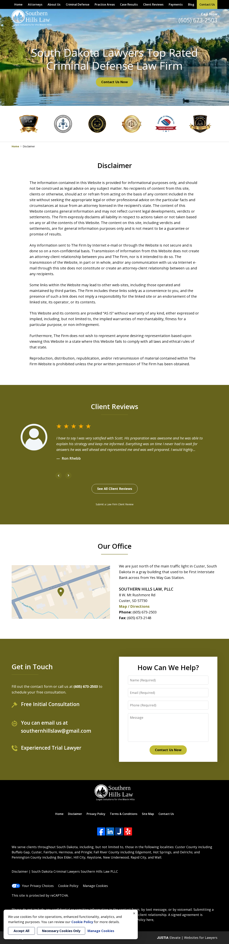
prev (58, 478)
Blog (191, 4)
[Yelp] (128, 831)
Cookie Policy (68, 886)
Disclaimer (75, 814)
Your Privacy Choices (38, 886)
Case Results (129, 4)
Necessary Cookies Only (61, 931)
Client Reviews (153, 4)
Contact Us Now (114, 82)
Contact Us (207, 4)
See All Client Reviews (114, 488)
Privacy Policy (96, 814)
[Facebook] (101, 831)
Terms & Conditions (123, 814)
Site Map (148, 814)
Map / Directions (134, 606)
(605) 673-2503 (198, 20)
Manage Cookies (95, 886)
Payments (176, 4)
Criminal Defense (77, 4)
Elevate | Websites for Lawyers (187, 937)
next (68, 478)
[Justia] (119, 831)
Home (18, 4)
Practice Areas (105, 4)
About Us (54, 4)
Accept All (21, 931)
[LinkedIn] (110, 831)
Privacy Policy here (139, 920)
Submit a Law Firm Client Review (114, 504)
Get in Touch (32, 666)
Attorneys (35, 4)
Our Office (114, 546)
